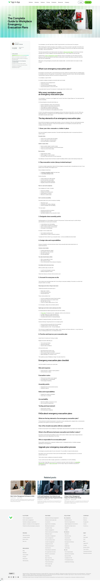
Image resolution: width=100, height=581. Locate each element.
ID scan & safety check (50, 539)
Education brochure (87, 553)
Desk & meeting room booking (51, 531)
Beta (84, 541)
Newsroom (25, 558)
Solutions (37, 2)
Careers (85, 523)
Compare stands (26, 537)
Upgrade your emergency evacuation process (16, 67)
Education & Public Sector (70, 525)
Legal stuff (85, 543)
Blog (10, 15)
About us (85, 517)
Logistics (67, 543)
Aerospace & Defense (69, 541)
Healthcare (67, 545)
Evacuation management (50, 535)
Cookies (85, 545)
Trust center (86, 549)
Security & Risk (68, 555)
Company (67, 2)
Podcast (24, 556)
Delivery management (49, 529)
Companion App (48, 527)
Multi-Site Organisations (70, 521)
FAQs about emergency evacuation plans (19, 65)
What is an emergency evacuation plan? (19, 56)
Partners (85, 519)
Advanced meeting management (52, 517)
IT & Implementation (69, 559)
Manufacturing (68, 535)
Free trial (88, 2)
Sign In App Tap (48, 557)
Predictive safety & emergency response (31, 525)
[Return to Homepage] (14, 2)
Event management (49, 537)
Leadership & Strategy (69, 561)
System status (86, 547)
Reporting (47, 555)
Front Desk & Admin (69, 551)
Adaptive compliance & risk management (31, 523)
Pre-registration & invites (50, 551)
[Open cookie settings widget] (2, 579)
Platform (31, 2)
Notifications (48, 547)
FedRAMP (67, 527)
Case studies (25, 554)
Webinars (25, 552)
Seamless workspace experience (29, 521)
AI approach (85, 521)
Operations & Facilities (69, 553)
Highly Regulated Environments (71, 523)
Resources (60, 2)
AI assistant (47, 521)
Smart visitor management (28, 519)
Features (43, 2)
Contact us (85, 525)
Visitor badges (48, 565)
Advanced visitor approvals (50, 519)
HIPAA (66, 529)
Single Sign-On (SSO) (49, 559)
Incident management (49, 541)
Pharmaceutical (68, 539)
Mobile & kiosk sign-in (49, 545)
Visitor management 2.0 (28, 517)
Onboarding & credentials (50, 549)
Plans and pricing (26, 535)
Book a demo (25, 539)
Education (67, 533)
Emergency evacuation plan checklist (19, 63)
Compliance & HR (68, 557)
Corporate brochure (87, 551)
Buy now (24, 541)
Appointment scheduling (50, 523)
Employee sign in (48, 533)
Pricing (48, 2)
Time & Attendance (49, 561)
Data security (25, 560)
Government (67, 537)
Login (80, 2)
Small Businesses (68, 519)
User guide (85, 537)
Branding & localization (50, 525)
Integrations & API (49, 543)
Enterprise (54, 2)
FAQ (84, 539)
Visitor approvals (48, 563)
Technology (67, 547)
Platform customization (50, 553)
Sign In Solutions (40, 577)
